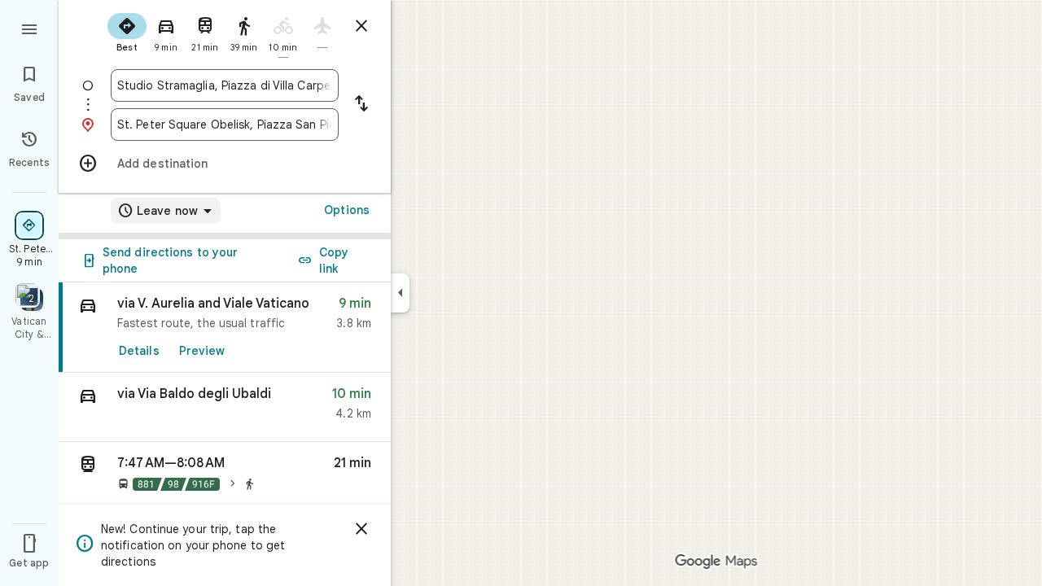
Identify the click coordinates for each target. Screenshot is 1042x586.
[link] (225, 327)
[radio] (127, 31)
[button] (225, 407)
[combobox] (224, 85)
